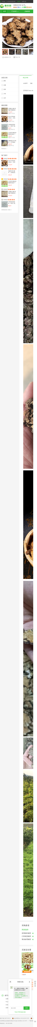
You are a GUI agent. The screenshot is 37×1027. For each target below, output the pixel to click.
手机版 (3, 1)
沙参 (5, 85)
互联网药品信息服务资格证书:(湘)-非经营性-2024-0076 (13, 1020)
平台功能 (8, 1001)
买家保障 (8, 1007)
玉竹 (5, 98)
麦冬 (5, 80)
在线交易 (8, 1004)
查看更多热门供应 (6, 209)
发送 (26, 1008)
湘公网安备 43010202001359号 (21, 1018)
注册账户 (8, 998)
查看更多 (3, 148)
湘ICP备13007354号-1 (5, 1018)
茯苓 (5, 89)
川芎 (5, 93)
